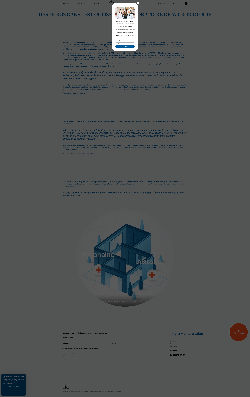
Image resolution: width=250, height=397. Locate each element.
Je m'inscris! (125, 46)
